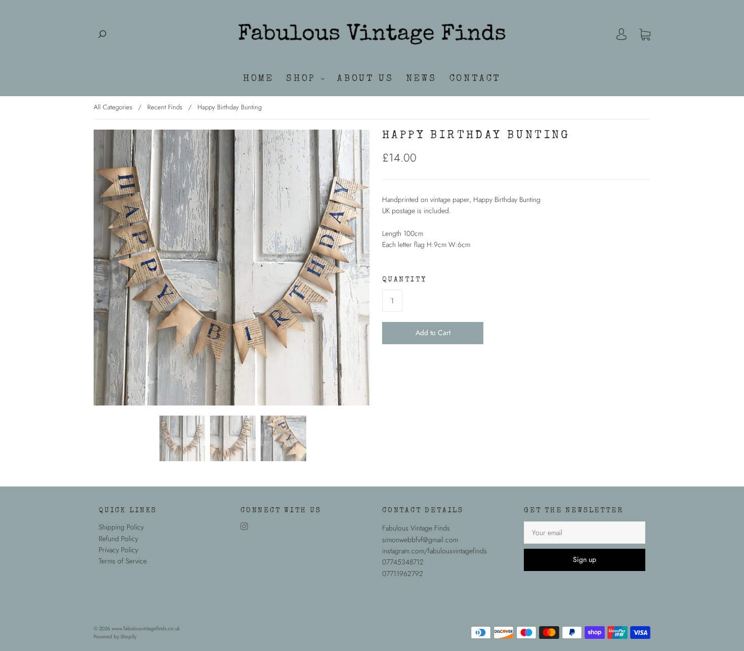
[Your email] (584, 532)
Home (258, 79)
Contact (475, 79)
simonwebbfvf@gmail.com (420, 540)
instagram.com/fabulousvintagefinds (434, 551)
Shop (303, 79)
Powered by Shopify (115, 636)
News (421, 79)
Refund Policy (118, 539)
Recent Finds (164, 107)
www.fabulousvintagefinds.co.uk (146, 628)
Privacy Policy (118, 550)
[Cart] (644, 34)
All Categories (113, 107)
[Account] (621, 34)
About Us (365, 79)
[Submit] (102, 34)
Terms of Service (123, 561)
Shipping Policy (121, 527)
